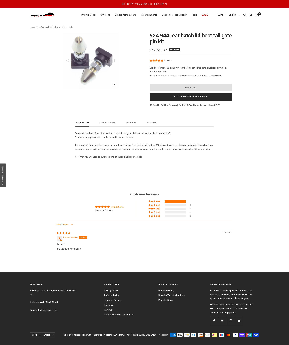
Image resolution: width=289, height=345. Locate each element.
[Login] (251, 15)
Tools (194, 15)
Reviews (108, 309)
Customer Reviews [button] (2, 175)
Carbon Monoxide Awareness (118, 314)
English (232, 15)
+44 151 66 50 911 (49, 302)
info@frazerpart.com (46, 310)
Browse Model (88, 15)
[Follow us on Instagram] (231, 321)
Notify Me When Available (191, 97)
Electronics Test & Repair (174, 15)
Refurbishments (149, 15)
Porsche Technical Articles (171, 295)
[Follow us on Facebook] (214, 321)
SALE (205, 15)
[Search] (244, 15)
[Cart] (257, 15)
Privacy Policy (111, 290)
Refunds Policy (111, 295)
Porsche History (166, 290)
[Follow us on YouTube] (239, 321)
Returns (152, 123)
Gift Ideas (105, 15)
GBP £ (221, 15)
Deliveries (108, 305)
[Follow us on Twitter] (222, 321)
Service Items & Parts (125, 15)
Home (32, 27)
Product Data (108, 123)
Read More (216, 75)
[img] (63, 233)
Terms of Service (112, 300)
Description (82, 123)
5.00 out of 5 (117, 207)
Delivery (131, 123)
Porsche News (165, 300)
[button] (157, 60)
